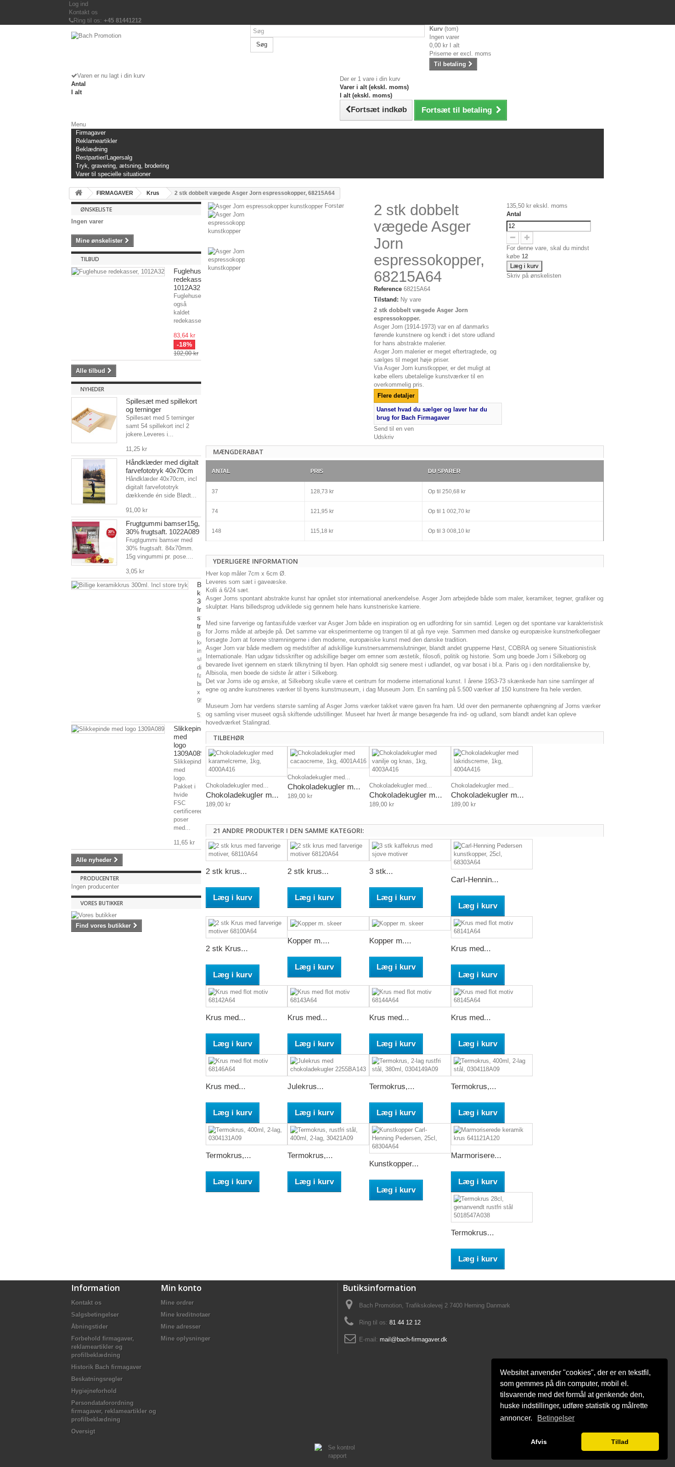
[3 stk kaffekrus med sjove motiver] (410, 850)
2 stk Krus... (227, 948)
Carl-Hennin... (475, 879)
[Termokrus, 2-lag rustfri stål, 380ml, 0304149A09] (410, 1065)
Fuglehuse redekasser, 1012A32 (191, 279)
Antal (513, 214)
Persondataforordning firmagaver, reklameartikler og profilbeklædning (113, 1411)
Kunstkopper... (394, 1163)
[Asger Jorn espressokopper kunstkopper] (288, 229)
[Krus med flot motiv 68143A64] (328, 996)
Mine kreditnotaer (185, 1314)
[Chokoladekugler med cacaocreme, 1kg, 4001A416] (328, 757)
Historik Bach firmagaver (106, 1367)
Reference (388, 288)
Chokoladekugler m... (242, 795)
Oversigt (83, 1431)
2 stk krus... (226, 871)
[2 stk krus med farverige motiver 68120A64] (328, 850)
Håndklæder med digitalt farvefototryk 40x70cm (162, 466)
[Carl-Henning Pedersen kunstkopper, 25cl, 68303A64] (492, 854)
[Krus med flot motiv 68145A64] (492, 996)
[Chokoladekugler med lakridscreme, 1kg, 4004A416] (492, 761)
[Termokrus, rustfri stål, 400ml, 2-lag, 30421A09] (328, 1134)
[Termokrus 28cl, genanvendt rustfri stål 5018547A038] (492, 1207)
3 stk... (381, 871)
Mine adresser (181, 1326)
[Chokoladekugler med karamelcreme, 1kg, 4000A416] (246, 761)
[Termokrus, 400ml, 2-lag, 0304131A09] (246, 1134)
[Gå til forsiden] (78, 193)
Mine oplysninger (185, 1338)
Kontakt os (83, 12)
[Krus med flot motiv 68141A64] (492, 927)
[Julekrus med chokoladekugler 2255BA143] (328, 1065)
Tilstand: (386, 299)
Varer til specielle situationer (113, 174)
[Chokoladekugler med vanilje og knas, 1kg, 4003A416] (410, 761)
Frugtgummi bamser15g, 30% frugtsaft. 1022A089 (163, 527)
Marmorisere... (476, 1155)
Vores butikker (101, 903)
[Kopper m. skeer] (328, 923)
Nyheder (92, 389)
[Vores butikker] (136, 915)
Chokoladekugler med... (237, 785)
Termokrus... (472, 1232)
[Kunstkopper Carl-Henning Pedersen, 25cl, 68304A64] (410, 1138)
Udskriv (384, 437)
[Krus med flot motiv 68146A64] (246, 1065)
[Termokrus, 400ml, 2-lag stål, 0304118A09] (492, 1065)
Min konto (181, 1287)
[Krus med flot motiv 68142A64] (246, 996)
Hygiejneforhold (94, 1390)
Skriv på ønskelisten (533, 275)
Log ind (78, 3)
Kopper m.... (308, 940)
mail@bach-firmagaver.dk (413, 1339)
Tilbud (89, 259)
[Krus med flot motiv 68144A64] (410, 996)
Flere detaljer (396, 395)
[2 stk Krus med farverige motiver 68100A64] (246, 927)
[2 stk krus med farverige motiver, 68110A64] (246, 850)
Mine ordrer (177, 1302)
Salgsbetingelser (95, 1314)
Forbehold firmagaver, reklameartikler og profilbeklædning (102, 1347)
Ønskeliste (96, 209)
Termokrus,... (392, 1086)
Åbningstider (89, 1326)
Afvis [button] (539, 1441)
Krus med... (471, 948)
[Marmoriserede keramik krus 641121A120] (492, 1134)
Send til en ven (394, 428)
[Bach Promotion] (158, 52)
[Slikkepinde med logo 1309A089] (118, 729)
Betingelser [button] (555, 1418)
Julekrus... (305, 1086)
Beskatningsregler (97, 1379)
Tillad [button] (620, 1441)
